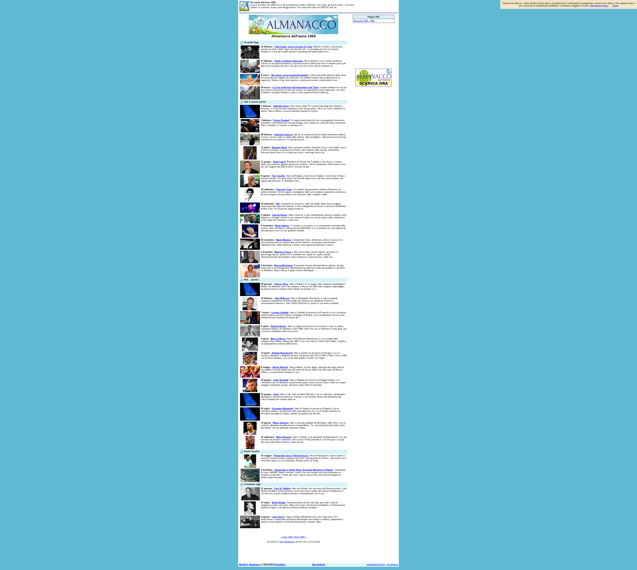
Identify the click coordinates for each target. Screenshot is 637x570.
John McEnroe (281, 298)
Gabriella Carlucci (283, 134)
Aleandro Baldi (279, 147)
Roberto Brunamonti (282, 353)
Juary (276, 394)
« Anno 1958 (287, 537)
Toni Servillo (278, 176)
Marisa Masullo (280, 367)
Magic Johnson (281, 423)
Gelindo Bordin (278, 326)
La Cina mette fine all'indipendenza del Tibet (295, 87)
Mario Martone (283, 240)
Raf (277, 203)
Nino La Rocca (278, 338)
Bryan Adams (282, 225)
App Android (318, 564)
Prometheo (279, 564)
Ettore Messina (283, 437)
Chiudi (615, 5)
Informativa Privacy (375, 564)
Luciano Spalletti (280, 312)
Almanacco (254, 564)
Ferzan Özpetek (281, 120)
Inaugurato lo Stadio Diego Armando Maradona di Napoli (303, 470)
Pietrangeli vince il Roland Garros (291, 455)
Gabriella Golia (281, 106)
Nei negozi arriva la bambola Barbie (289, 75)
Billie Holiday (279, 502)
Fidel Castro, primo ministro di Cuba (293, 46)
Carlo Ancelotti (280, 380)
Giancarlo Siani (284, 189)
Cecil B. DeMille (282, 488)
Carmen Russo (279, 215)
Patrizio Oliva (281, 284)
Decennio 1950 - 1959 (364, 21)
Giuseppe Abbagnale (282, 408)
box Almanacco (287, 541)
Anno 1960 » (300, 537)
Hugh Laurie (279, 162)
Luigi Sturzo (278, 517)
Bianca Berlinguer (283, 265)
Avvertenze (392, 564)
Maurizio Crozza (282, 252)
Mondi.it (243, 564)
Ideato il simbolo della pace (288, 61)
